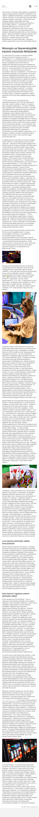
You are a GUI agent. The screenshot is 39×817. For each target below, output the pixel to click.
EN (35, 6)
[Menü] (30, 6)
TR (37, 6)
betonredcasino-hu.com (10, 700)
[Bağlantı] (4, 6)
